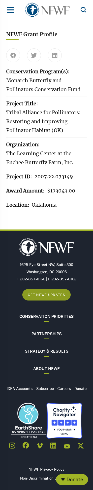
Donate (74, 479)
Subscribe (45, 388)
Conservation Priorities (46, 316)
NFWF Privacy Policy (46, 469)
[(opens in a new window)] (12, 444)
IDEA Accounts (20, 388)
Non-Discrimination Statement (46, 478)
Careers (64, 388)
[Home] (47, 11)
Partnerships (46, 334)
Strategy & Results (46, 351)
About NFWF (46, 369)
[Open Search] (83, 10)
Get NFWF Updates (46, 294)
